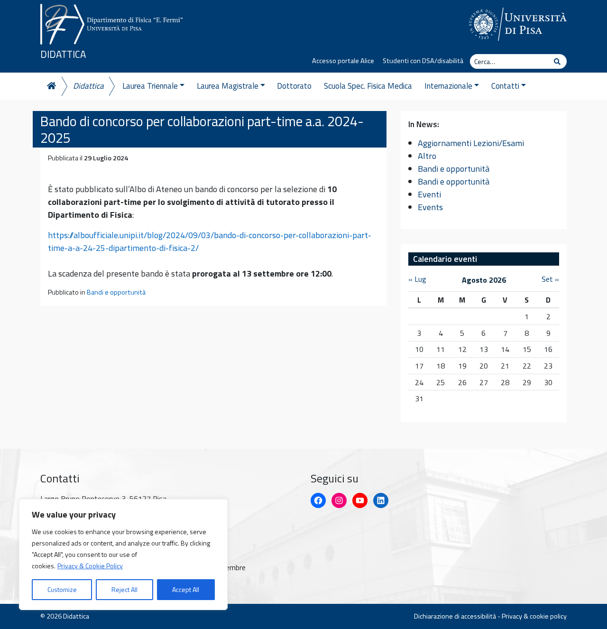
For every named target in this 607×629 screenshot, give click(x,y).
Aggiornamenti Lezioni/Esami (471, 143)
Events (430, 207)
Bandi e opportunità (116, 292)
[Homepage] (50, 86)
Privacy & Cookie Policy (90, 566)
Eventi (429, 194)
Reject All (124, 589)
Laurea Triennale (150, 86)
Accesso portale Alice (343, 61)
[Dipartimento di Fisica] (111, 22)
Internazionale (448, 86)
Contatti (505, 86)
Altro (427, 155)
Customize (62, 589)
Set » (550, 279)
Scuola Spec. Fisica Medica (368, 86)
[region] (123, 554)
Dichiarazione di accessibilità (455, 616)
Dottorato (294, 86)
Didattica (63, 54)
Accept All (185, 589)
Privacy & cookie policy (534, 616)
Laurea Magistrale (227, 86)
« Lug (417, 279)
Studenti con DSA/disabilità (423, 61)
